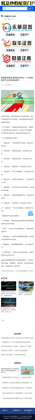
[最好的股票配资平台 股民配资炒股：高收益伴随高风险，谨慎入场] (27, 370)
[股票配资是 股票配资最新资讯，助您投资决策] (26, 286)
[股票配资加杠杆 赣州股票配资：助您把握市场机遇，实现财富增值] (8, 286)
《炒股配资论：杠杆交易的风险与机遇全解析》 (16, 342)
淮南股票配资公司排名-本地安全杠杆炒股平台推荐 (17, 338)
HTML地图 (29, 416)
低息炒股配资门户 (28, 411)
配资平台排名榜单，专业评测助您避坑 (13, 355)
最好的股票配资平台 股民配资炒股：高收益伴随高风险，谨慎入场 (10, 370)
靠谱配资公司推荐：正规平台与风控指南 (14, 350)
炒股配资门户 (17, 410)
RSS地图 (23, 416)
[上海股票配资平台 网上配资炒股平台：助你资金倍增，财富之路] (8, 302)
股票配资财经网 (21, 418)
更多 (30, 16)
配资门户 (5, 410)
